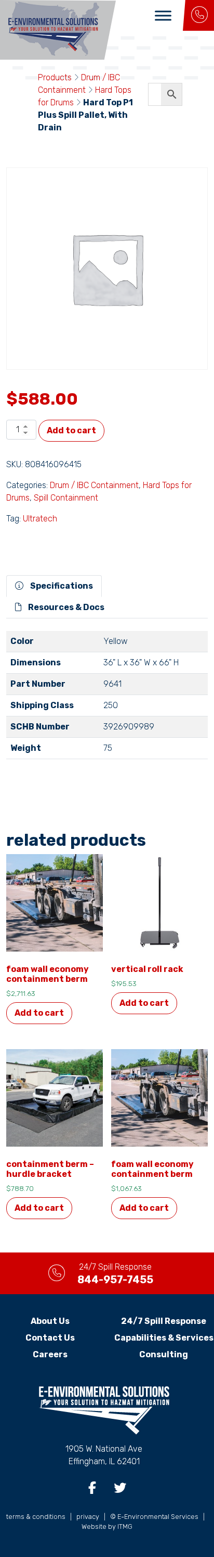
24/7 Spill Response (163, 1321)
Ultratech (40, 519)
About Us (50, 1321)
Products (55, 77)
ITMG (124, 1526)
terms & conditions (35, 1516)
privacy (87, 1516)
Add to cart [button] (39, 1013)
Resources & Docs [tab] (65, 607)
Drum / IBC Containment (94, 485)
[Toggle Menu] (163, 15)
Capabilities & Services (163, 1338)
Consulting (163, 1354)
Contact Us (50, 1338)
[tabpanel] (107, 699)
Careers (50, 1354)
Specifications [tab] (61, 586)
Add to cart (71, 430)
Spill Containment (66, 498)
